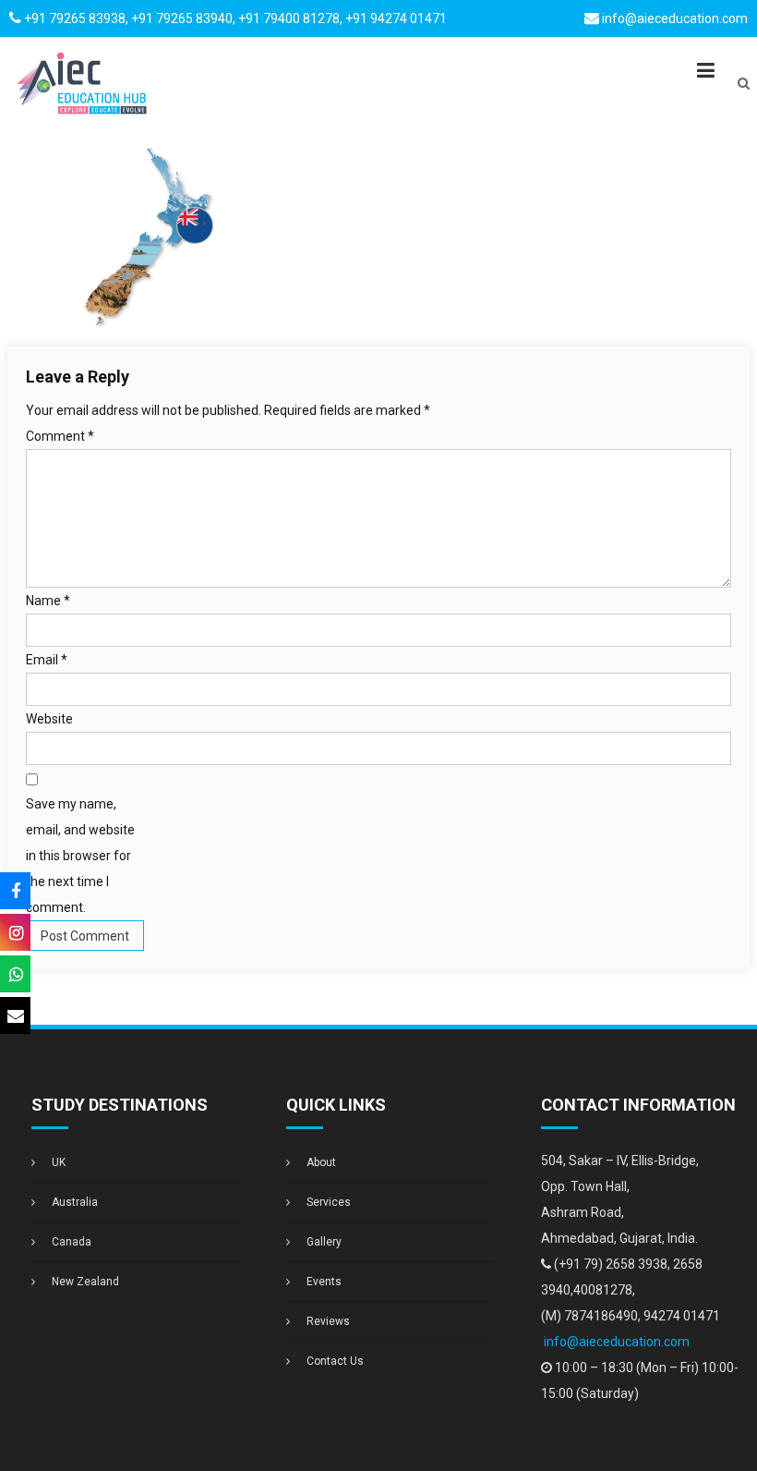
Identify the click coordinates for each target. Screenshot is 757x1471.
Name (48, 600)
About (321, 1162)
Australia (75, 1202)
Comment (60, 436)
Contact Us (335, 1361)
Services (328, 1202)
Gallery (324, 1241)
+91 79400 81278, (291, 18)
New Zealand (85, 1281)
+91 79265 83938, (76, 18)
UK (59, 1162)
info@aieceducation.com (675, 18)
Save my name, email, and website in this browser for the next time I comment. (80, 855)
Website (49, 718)
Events (324, 1281)
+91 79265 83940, (183, 18)
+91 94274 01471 (396, 18)
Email (46, 659)
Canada (71, 1241)
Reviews (328, 1321)
